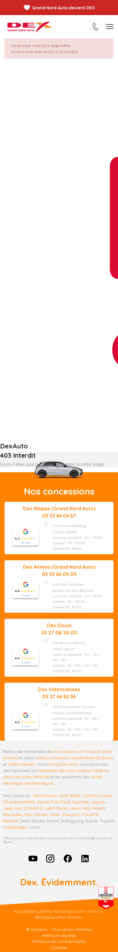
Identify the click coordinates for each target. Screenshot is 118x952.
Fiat (54, 802)
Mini (28, 814)
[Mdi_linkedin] (85, 858)
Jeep (8, 808)
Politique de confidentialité (59, 941)
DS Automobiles (19, 802)
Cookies (59, 947)
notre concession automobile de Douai (74, 758)
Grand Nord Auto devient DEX (63, 8)
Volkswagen (15, 827)
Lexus (75, 808)
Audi (63, 795)
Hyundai (80, 802)
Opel (54, 814)
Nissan (41, 814)
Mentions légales (59, 935)
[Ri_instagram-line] (50, 858)
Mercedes (12, 814)
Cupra (105, 795)
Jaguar (98, 802)
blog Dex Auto (64, 764)
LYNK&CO (33, 808)
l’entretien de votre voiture (64, 770)
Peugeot (71, 814)
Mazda (98, 808)
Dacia (43, 802)
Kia (18, 808)
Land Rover (56, 808)
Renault (10, 821)
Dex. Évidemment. (59, 882)
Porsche (90, 814)
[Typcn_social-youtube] (33, 858)
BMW (75, 795)
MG (86, 808)
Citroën (89, 795)
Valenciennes (21, 764)
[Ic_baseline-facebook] (68, 858)
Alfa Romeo (45, 795)
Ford (65, 802)
